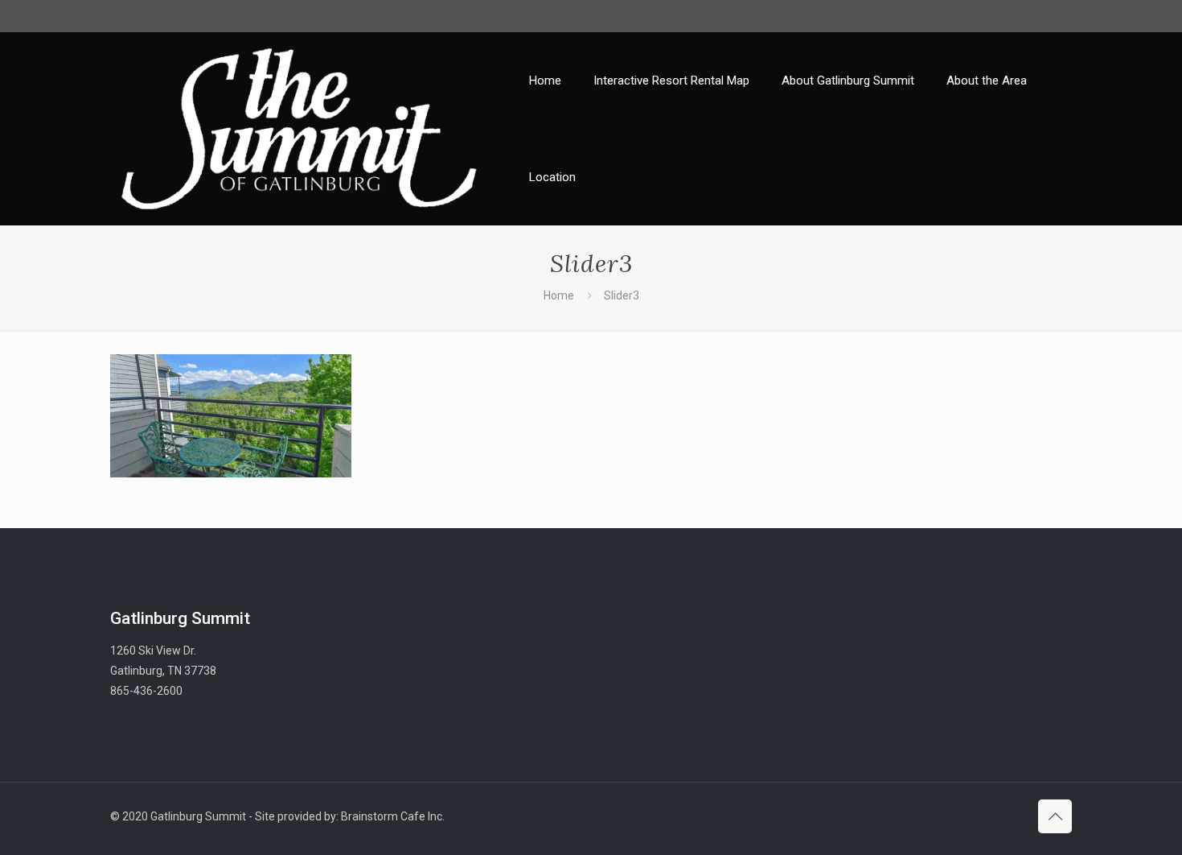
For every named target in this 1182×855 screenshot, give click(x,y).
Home (559, 295)
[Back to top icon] (1055, 816)
